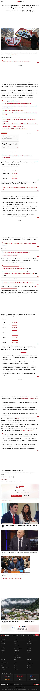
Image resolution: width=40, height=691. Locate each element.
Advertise (15, 663)
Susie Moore (29, 645)
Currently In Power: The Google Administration (13, 110)
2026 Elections (16, 641)
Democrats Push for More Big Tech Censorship (13, 126)
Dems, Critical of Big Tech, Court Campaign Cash (13, 268)
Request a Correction (19, 687)
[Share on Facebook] (27, 11)
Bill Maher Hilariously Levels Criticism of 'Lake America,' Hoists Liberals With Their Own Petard (19, 552)
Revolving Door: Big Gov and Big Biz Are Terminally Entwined (16, 61)
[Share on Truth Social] (25, 11)
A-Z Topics (16, 639)
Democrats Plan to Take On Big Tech (11, 266)
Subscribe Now (26, 495)
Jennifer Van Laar (30, 643)
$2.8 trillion (14, 170)
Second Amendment (17, 657)
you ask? (9, 192)
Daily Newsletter (29, 665)
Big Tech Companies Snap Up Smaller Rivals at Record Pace (16, 252)
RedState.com (14, 54)
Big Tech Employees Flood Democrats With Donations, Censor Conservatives (20, 123)
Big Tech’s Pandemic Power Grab (10, 255)
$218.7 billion (15, 337)
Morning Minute (3, 648)
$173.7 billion (15, 339)
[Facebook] (21, 635)
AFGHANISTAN (11, 481)
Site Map (24, 687)
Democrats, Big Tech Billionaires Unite (11, 101)
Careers (15, 665)
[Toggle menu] (2, 1)
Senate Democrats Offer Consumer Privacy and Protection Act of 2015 (18, 273)
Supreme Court (16, 655)
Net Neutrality (24, 351)
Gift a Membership (30, 663)
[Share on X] (23, 11)
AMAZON (16, 481)
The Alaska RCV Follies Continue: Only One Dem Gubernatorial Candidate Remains (18, 622)
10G (2, 481)
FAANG (35, 161)
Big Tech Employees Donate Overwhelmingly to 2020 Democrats (17, 103)
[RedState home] (5, 635)
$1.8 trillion (14, 173)
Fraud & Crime (16, 652)
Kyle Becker (4, 575)
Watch (2, 645)
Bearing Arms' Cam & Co (5, 667)
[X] (17, 635)
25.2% (17, 418)
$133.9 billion (15, 342)
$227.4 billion (15, 334)
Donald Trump (16, 645)
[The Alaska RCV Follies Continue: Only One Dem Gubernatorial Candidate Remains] (20, 609)
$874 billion (14, 178)
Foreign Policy (16, 650)
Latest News (3, 643)
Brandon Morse (29, 648)
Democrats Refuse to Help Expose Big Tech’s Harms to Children (17, 117)
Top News (2, 641)
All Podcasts (3, 669)
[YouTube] (23, 635)
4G (4, 481)
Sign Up (36, 684)
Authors (2, 652)
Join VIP (37, 635)
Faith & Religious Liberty (18, 648)
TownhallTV (3, 650)
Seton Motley (7, 10)
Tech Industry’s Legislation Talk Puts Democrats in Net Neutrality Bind (18, 282)
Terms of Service (3, 687)
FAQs (33, 635)
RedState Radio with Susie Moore (6, 663)
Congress (15, 643)
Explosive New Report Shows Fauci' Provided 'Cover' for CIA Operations (15, 574)
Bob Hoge (3, 527)
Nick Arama (29, 650)
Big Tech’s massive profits (27, 430)
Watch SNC (29, 667)
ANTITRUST (21, 481)
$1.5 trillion (14, 175)
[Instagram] (19, 635)
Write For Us (16, 669)
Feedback (13, 687)
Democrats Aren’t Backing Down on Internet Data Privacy (15, 271)
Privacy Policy (9, 687)
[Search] (38, 1)
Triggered (2, 665)
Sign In (29, 635)
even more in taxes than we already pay (29, 398)
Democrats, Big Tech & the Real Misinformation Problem (15, 128)
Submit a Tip (16, 667)
